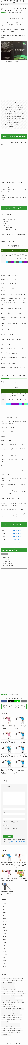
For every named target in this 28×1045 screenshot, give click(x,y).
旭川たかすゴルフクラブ (6, 1015)
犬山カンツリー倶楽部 (6, 1019)
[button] (4, 701)
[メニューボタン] (1, 1)
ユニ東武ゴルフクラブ (21, 993)
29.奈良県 (5, 960)
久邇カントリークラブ (6, 1002)
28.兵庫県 (5, 957)
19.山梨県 (5, 936)
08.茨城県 (5, 912)
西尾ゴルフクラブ (5, 1028)
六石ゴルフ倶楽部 (20, 1002)
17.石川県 (5, 933)
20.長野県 (5, 939)
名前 (4, 807)
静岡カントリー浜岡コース (17, 1030)
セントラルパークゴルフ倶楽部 (7, 991)
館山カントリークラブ (6, 1032)
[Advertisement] (14, 81)
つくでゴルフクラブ (5, 980)
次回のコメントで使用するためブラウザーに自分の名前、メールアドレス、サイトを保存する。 (14, 822)
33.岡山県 (5, 963)
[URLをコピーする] (24, 701)
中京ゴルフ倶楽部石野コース (7, 1000)
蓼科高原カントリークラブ (15, 1026)
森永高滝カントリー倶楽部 (6, 1017)
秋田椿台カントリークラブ (16, 1019)
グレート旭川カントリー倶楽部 (7, 984)
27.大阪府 (5, 954)
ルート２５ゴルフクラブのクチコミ (13, 109)
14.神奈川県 (5, 930)
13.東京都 (5, 927)
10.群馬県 (5, 918)
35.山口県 (5, 969)
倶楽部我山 (13, 1002)
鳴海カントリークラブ (15, 1032)
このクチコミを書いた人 (10, 126)
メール (4, 812)
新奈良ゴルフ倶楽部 (16, 1010)
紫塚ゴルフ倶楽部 (5, 1021)
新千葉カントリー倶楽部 (6, 1010)
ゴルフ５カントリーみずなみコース (8, 987)
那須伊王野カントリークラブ (15, 1028)
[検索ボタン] (26, 1)
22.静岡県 (5, 945)
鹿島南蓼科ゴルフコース (6, 1034)
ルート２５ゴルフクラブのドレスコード (16, 107)
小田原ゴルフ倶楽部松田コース (18, 1008)
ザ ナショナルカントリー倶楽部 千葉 (8, 989)
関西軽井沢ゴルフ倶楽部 (6, 1030)
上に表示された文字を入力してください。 (11, 828)
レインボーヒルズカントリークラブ (8, 997)
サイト (4, 817)
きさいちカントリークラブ (6, 978)
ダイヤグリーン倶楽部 (19, 991)
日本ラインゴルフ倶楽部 (15, 1013)
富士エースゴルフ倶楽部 (6, 1008)
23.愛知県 (5, 948)
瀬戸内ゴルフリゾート (17, 1017)
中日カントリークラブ (18, 1000)
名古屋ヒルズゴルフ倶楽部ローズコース (9, 1006)
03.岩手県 (5, 906)
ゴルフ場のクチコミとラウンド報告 (14, 1)
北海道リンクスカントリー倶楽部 (8, 1004)
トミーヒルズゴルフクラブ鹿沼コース (8, 993)
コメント (5, 790)
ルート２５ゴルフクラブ (18, 530)
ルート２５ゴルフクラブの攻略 (14, 122)
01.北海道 (5, 903)
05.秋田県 (5, 909)
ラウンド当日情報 (11, 111)
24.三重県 (4, 12)
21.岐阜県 (5, 942)
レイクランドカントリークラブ (17, 995)
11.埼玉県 (5, 921)
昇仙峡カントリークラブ (16, 1015)
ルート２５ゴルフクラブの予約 (12, 124)
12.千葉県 (5, 924)
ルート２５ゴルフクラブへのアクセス (13, 105)
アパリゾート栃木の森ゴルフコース (8, 982)
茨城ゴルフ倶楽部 (5, 1026)
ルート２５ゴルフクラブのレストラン (15, 116)
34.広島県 (5, 966)
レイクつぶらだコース (6, 995)
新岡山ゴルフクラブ (5, 1013)
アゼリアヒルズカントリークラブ (17, 980)
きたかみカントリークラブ (18, 978)
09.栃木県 (5, 915)
